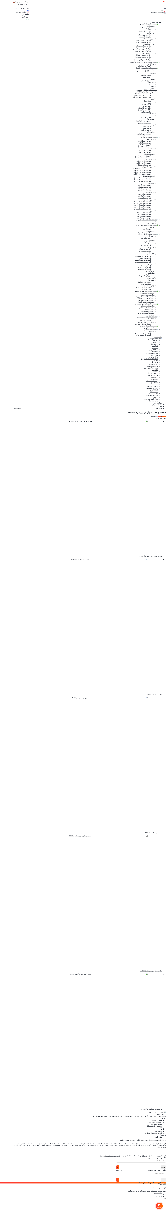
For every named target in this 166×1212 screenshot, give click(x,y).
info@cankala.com (133, 1116)
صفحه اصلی (162, 416)
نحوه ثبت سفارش (156, 1120)
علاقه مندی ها (24, 17)
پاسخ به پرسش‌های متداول (153, 1133)
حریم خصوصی (157, 1129)
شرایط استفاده (157, 1131)
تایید (118, 1167)
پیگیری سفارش (21, 12)
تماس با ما (159, 1137)
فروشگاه (159, 1196)
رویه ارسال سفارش (155, 1122)
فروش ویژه (17, 408)
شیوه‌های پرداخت (156, 1124)
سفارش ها (25, 15)
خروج (27, 19)
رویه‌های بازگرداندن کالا (154, 1126)
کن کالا (144, 1156)
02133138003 (153, 1116)
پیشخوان (26, 14)
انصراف (163, 1167)
